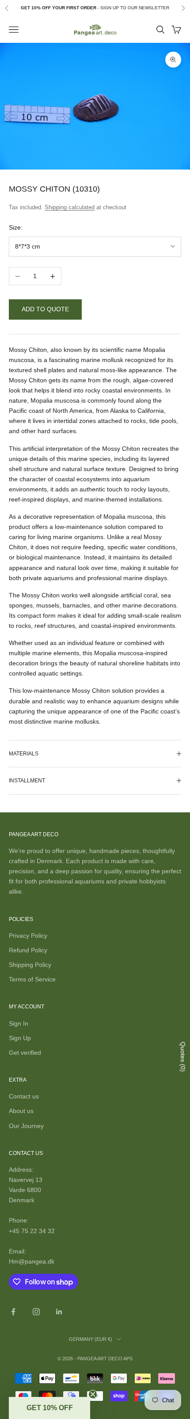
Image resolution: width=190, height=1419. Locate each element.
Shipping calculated (70, 207)
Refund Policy (28, 950)
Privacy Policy (28, 935)
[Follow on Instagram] (36, 1311)
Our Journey (26, 1125)
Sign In (18, 1023)
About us (21, 1110)
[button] (49, 1408)
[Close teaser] (92, 1394)
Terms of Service (32, 979)
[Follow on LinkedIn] (59, 1311)
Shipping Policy (30, 964)
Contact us (24, 1096)
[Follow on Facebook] (13, 1311)
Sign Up (20, 1038)
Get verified (25, 1052)
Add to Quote (45, 309)
